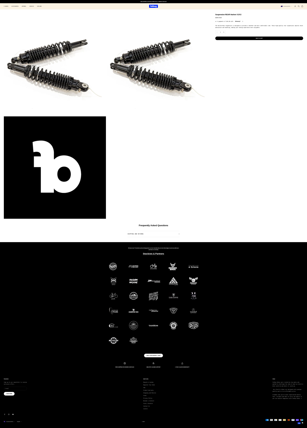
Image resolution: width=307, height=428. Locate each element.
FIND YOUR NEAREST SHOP (153, 355)
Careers (145, 408)
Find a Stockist (148, 403)
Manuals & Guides (148, 382)
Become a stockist (148, 400)
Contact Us (146, 406)
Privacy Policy (147, 398)
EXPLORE (39, 6)
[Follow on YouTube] (13, 414)
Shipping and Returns (149, 393)
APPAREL (24, 6)
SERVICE (31, 6)
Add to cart (259, 38)
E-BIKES (6, 6)
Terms (144, 395)
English (18, 421)
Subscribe (9, 393)
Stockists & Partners (153, 253)
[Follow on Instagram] (9, 414)
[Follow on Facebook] (4, 414)
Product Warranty (148, 390)
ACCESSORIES (15, 6)
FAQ (144, 387)
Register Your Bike (149, 385)
